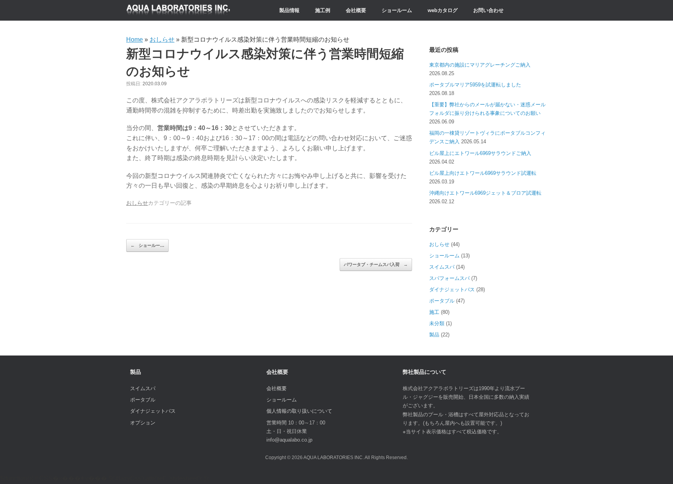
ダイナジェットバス (452, 289)
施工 (434, 312)
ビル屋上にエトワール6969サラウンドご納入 (480, 153)
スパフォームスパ (449, 278)
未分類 (436, 323)
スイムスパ (442, 267)
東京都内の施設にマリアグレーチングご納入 (479, 65)
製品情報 (289, 10)
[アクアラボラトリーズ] (178, 10)
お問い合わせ (488, 10)
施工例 (322, 10)
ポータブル (442, 301)
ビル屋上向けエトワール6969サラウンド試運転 (482, 173)
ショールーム (397, 10)
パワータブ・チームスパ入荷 (376, 264)
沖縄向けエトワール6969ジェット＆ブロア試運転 (485, 193)
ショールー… (147, 245)
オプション (142, 423)
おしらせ (162, 39)
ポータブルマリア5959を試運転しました (475, 85)
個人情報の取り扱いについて (299, 411)
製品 (434, 335)
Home (134, 39)
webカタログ (443, 10)
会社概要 (356, 10)
